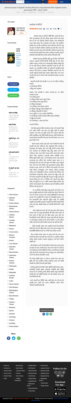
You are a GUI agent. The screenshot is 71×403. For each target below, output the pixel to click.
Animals (12, 314)
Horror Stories (14, 284)
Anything (12, 323)
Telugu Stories (45, 385)
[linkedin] (62, 375)
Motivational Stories (13, 207)
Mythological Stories (13, 292)
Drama (11, 240)
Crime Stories (13, 326)
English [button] (28, 2)
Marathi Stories (45, 370)
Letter (11, 281)
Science (12, 320)
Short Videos (19, 376)
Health (11, 269)
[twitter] (63, 372)
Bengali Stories (45, 376)
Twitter (14, 89)
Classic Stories (14, 212)
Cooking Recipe (12, 277)
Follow (21, 33)
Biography (12, 272)
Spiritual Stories (12, 199)
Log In (62, 2)
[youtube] (58, 375)
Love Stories (13, 244)
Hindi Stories (44, 365)
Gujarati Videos (20, 370)
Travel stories (13, 232)
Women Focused (12, 236)
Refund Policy (8, 376)
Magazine (12, 226)
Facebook (14, 84)
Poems (11, 229)
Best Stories (19, 365)
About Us (6, 365)
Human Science (12, 262)
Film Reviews (13, 287)
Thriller (11, 299)
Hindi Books (31, 368)
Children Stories (12, 216)
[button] (22, 1)
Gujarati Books (32, 370)
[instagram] (59, 372)
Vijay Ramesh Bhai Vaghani (20, 29)
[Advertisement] (13, 352)
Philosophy (13, 266)
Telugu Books (32, 378)
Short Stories (13, 195)
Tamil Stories (44, 383)
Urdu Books (31, 391)
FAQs (5, 378)
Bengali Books (32, 381)
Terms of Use (7, 373)
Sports (11, 311)
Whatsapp (14, 95)
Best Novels (19, 368)
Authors (18, 373)
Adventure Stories (12, 256)
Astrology (12, 317)
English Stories (45, 373)
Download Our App (47, 310)
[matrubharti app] (43, 1)
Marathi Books (32, 373)
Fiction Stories (14, 203)
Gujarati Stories (45, 368)
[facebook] (56, 372)
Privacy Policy (8, 370)
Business (12, 307)
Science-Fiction (12, 303)
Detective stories (12, 248)
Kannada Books (33, 388)
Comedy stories (12, 221)
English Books (32, 365)
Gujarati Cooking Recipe (18, 64)
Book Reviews (13, 296)
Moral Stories (13, 252)
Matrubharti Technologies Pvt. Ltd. (24, 398)
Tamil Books (31, 376)
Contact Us (7, 368)
